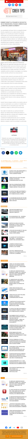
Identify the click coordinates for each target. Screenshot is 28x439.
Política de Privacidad (16, 436)
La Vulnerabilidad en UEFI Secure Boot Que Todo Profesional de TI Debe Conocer (17, 199)
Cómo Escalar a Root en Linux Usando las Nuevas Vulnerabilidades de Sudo (17, 179)
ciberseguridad (8, 161)
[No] (26, 434)
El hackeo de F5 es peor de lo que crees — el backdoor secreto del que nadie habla (16, 238)
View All (25, 167)
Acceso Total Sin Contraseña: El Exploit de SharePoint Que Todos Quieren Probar (18, 172)
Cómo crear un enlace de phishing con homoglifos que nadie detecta (17, 289)
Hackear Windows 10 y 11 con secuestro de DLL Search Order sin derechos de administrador (17, 362)
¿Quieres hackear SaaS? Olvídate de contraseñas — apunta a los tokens (16, 245)
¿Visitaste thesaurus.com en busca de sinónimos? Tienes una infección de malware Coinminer (17, 405)
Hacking (21, 161)
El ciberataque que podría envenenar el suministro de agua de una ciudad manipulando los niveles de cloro (16, 282)
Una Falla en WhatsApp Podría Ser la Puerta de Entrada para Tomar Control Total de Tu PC (17, 186)
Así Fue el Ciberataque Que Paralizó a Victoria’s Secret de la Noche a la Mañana (17, 252)
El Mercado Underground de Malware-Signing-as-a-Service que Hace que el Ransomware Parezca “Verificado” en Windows (17, 273)
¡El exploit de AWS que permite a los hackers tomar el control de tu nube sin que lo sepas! (17, 192)
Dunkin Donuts (15, 161)
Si (7, 436)
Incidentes (16, 160)
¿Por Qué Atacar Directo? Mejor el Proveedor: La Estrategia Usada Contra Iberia (17, 232)
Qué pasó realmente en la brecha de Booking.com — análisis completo (16, 211)
